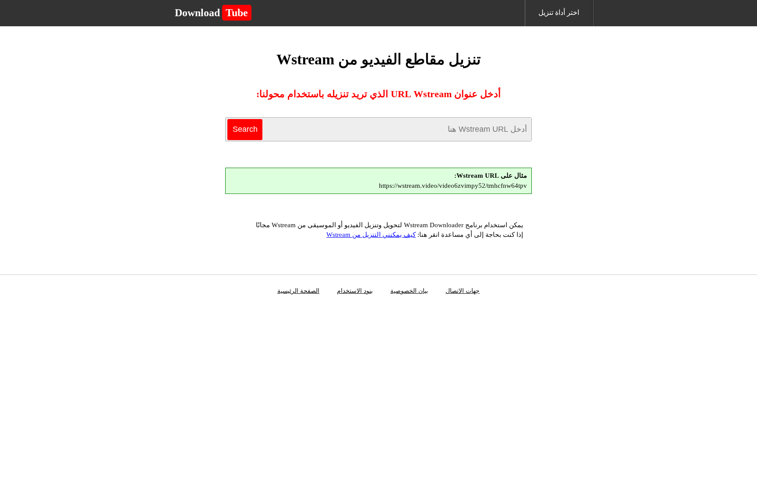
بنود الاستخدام (355, 291)
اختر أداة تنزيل (558, 12)
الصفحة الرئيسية (298, 291)
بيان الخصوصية (409, 291)
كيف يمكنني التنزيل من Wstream (371, 234)
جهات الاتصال (463, 291)
